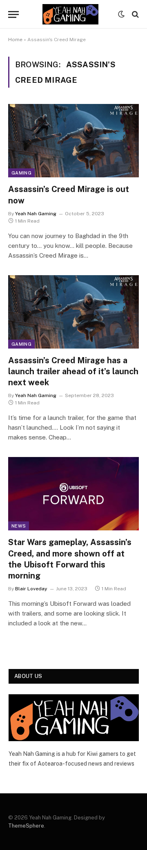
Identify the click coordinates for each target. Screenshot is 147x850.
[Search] (134, 14)
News (18, 525)
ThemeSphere (26, 826)
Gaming (21, 172)
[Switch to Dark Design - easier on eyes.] (121, 14)
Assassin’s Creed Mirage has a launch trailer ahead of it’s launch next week (73, 371)
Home (15, 39)
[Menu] (13, 14)
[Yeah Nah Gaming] (70, 14)
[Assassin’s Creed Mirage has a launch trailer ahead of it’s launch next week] (73, 312)
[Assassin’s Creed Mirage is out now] (73, 140)
